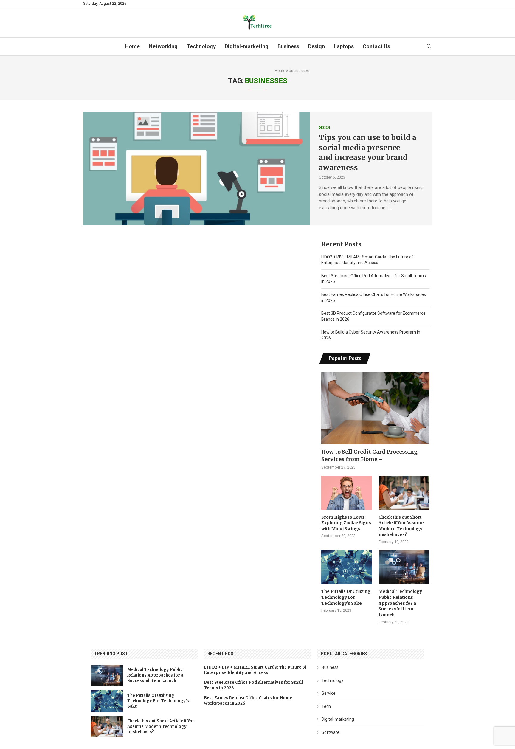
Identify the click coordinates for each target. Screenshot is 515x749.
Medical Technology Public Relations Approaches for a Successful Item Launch (400, 603)
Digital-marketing (247, 46)
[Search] (429, 46)
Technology (201, 46)
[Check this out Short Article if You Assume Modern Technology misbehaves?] (404, 493)
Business (288, 46)
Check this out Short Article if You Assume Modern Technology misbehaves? (401, 525)
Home (132, 46)
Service (329, 693)
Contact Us (376, 46)
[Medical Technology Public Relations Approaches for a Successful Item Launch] (404, 567)
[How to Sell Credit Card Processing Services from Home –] (375, 408)
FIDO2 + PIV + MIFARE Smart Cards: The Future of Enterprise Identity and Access (255, 670)
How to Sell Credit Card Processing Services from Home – (369, 455)
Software (330, 732)
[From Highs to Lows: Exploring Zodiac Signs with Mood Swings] (346, 493)
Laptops (344, 46)
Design (316, 46)
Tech (326, 706)
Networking (163, 46)
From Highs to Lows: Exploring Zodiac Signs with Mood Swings (346, 522)
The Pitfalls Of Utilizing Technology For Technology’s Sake (345, 597)
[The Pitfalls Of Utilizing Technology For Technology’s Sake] (346, 567)
